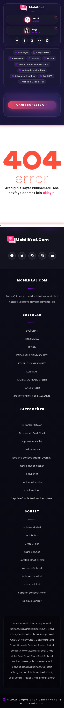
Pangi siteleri (42, 52)
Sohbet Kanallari (32, 576)
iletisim (50, 58)
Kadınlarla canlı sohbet (33, 70)
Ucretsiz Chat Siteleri (32, 560)
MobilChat (32, 535)
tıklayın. (49, 193)
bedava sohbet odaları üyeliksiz (32, 457)
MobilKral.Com (32, 240)
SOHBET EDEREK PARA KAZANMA (32, 396)
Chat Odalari (32, 584)
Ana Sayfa (23, 52)
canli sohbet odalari (32, 466)
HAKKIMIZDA (32, 339)
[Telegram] (47, 40)
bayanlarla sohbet (32, 441)
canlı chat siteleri (32, 482)
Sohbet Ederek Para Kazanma (33, 64)
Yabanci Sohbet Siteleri (32, 592)
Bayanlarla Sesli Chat (32, 433)
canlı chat (32, 474)
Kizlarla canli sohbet (25, 76)
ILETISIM (32, 347)
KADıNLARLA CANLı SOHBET (32, 355)
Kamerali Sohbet (32, 568)
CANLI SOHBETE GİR (32, 105)
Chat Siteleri (32, 543)
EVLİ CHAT (47, 76)
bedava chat (32, 449)
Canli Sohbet (32, 552)
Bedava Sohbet (32, 601)
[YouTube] (40, 40)
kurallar (35, 58)
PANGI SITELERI (32, 388)
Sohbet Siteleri (32, 527)
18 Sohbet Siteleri (32, 425)
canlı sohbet (32, 490)
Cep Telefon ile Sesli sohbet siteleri (32, 498)
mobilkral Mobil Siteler (33, 81)
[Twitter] (17, 40)
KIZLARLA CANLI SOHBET (32, 363)
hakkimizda (18, 58)
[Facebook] (25, 40)
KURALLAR (32, 371)
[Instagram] (32, 40)
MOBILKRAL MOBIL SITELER (32, 379)
